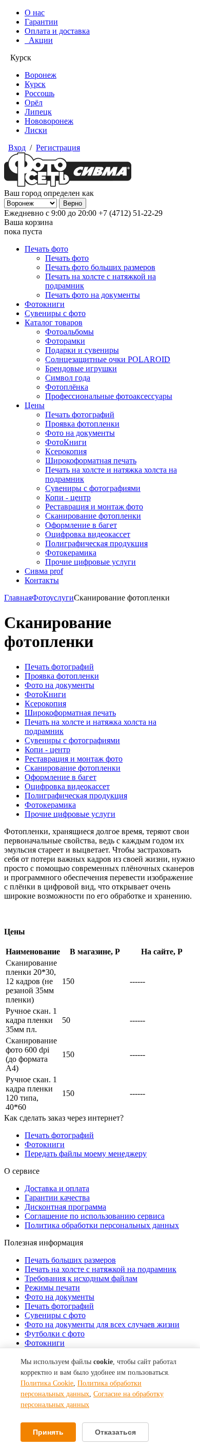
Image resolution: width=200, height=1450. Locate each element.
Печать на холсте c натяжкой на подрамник (100, 1269)
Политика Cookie (47, 1383)
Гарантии (41, 21)
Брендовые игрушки (81, 368)
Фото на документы (80, 433)
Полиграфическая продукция (96, 543)
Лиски (36, 130)
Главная (18, 597)
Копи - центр (68, 497)
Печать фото (46, 248)
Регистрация (58, 147)
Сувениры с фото (55, 313)
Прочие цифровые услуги (90, 561)
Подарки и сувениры (82, 350)
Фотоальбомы (69, 331)
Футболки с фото (55, 1333)
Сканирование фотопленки (93, 515)
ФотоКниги (66, 442)
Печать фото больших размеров (100, 267)
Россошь (39, 93)
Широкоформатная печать (90, 460)
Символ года (67, 377)
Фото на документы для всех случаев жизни (102, 1324)
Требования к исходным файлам (81, 1278)
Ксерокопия (66, 451)
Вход (17, 147)
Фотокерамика (70, 552)
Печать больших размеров (70, 1260)
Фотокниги (45, 304)
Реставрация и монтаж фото (94, 506)
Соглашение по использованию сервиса (95, 1216)
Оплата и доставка (57, 31)
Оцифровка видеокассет (87, 534)
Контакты (42, 580)
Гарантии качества (57, 1197)
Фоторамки (65, 341)
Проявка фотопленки (82, 423)
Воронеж (40, 75)
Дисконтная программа (65, 1206)
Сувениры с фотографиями (93, 488)
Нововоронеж (49, 121)
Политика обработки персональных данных (102, 1225)
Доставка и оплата (57, 1188)
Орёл (34, 102)
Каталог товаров (54, 322)
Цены (35, 405)
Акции (39, 40)
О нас (35, 12)
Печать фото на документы (92, 295)
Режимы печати (52, 1287)
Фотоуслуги (53, 597)
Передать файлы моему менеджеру (86, 1153)
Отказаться (115, 1432)
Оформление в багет (81, 525)
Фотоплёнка (66, 387)
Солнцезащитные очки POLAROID (107, 359)
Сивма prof (44, 571)
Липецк (38, 111)
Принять (48, 1432)
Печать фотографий (79, 414)
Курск (35, 84)
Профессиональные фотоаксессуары (108, 396)
